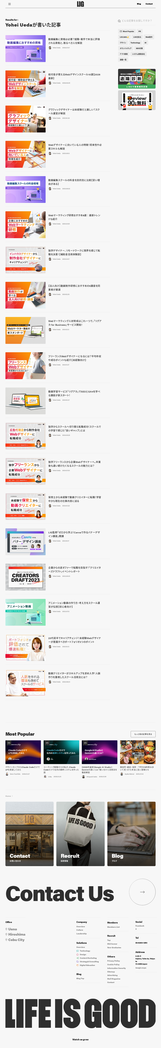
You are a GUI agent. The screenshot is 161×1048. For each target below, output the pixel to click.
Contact (149, 3)
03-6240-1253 (141, 942)
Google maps (140, 967)
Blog (139, 3)
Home (8, 796)
